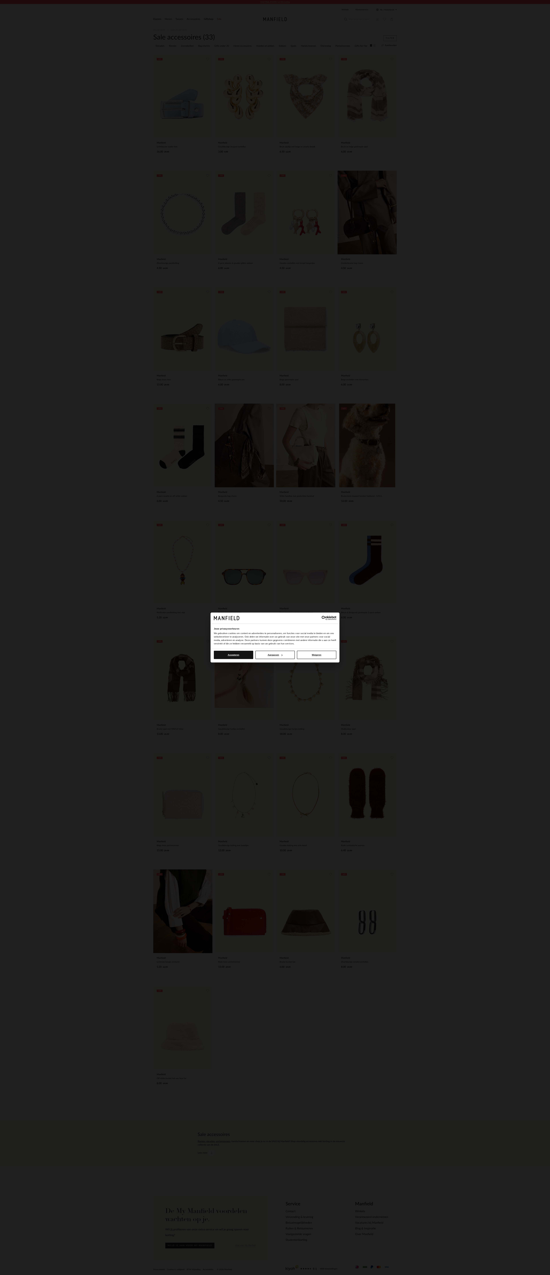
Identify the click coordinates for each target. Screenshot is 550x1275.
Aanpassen (273, 655)
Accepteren (233, 655)
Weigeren (316, 655)
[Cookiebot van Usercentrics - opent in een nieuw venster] (323, 618)
